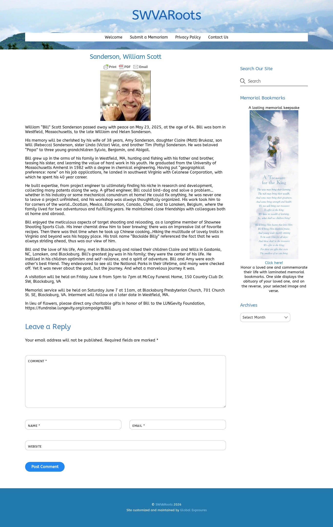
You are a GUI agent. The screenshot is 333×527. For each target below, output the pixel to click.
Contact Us (218, 37)
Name (34, 426)
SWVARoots (164, 504)
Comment (37, 361)
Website (35, 446)
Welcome (113, 37)
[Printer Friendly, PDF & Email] (125, 66)
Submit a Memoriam (149, 37)
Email (138, 426)
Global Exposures (193, 510)
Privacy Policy (188, 37)
